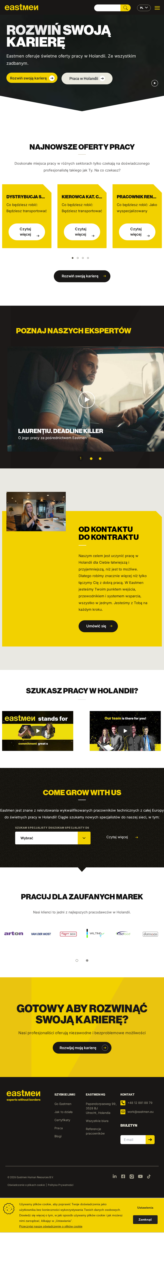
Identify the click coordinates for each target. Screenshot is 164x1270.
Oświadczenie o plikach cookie (26, 1184)
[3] (100, 458)
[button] (31, 78)
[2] (91, 458)
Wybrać (26, 838)
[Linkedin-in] (115, 1176)
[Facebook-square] (123, 1176)
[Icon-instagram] (132, 1176)
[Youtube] (140, 1176)
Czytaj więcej (25, 232)
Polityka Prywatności (60, 1184)
